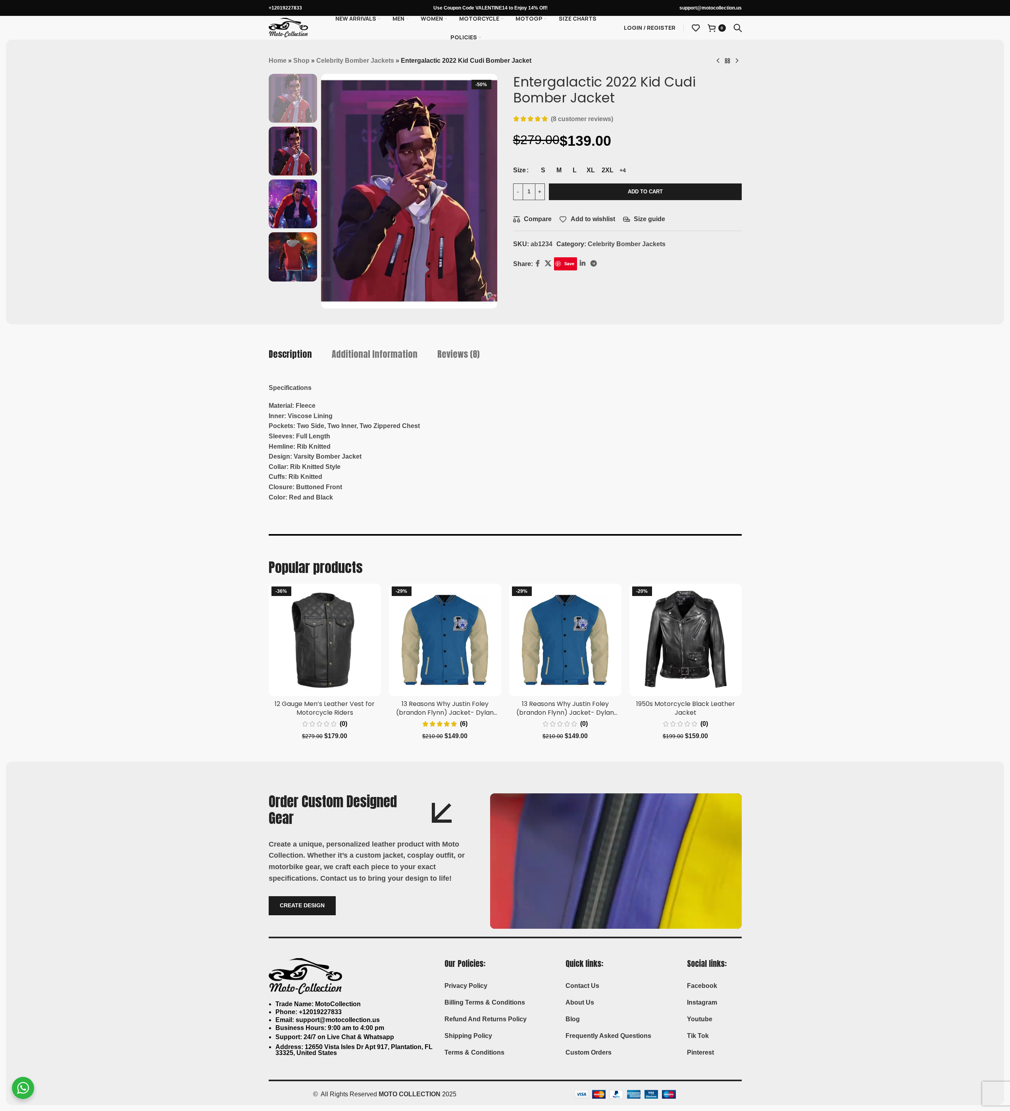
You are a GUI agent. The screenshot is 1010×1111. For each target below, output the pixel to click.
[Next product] (737, 61)
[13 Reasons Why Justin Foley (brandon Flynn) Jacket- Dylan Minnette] (445, 640)
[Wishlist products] (696, 28)
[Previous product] (718, 61)
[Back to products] (727, 61)
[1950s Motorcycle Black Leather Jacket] (685, 640)
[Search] (738, 28)
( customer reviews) (582, 119)
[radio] (543, 170)
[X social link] (548, 264)
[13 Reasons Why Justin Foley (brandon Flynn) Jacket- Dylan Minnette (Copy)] (565, 640)
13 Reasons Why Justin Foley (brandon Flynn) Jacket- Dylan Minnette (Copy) (565, 712)
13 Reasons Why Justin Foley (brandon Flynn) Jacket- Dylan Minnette (445, 712)
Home (278, 60)
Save (569, 263)
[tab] (290, 354)
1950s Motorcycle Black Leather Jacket (685, 708)
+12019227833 (285, 8)
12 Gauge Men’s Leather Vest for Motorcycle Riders (325, 708)
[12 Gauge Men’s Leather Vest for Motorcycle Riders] (325, 640)
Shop (301, 60)
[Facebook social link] (538, 264)
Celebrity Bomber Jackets (355, 60)
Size (519, 170)
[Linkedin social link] (582, 264)
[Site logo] (288, 27)
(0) (343, 724)
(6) (463, 724)
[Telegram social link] (593, 264)
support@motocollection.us (710, 8)
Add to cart (645, 192)
